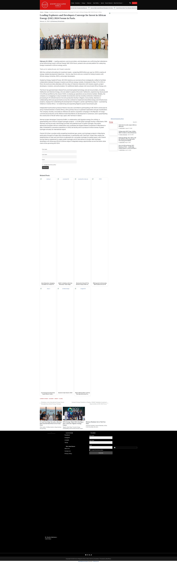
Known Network (109, 3)
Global (61, 398)
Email (43, 159)
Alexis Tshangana (123, 134)
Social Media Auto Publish (83, 561)
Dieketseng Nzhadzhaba (58, 21)
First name (44, 149)
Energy (83, 3)
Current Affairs (44, 398)
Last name (44, 154)
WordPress (108, 558)
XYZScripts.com (96, 561)
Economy (77, 3)
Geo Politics (96, 3)
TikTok (66, 442)
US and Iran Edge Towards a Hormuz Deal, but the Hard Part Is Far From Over (51, 423)
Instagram (67, 437)
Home (72, 3)
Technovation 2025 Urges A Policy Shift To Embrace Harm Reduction (127, 132)
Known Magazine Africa (80, 558)
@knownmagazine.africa (117, 118)
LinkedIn (67, 440)
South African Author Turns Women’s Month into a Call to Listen (116, 8)
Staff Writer (122, 128)
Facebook (67, 435)
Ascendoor (96, 558)
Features (89, 3)
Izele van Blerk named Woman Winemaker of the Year (88, 8)
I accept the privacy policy (49, 164)
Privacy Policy (68, 453)
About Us (67, 448)
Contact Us (68, 451)
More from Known (118, 3)
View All (134, 122)
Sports (102, 3)
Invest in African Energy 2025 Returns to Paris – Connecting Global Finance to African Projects (127, 147)
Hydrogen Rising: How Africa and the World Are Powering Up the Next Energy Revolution (127, 139)
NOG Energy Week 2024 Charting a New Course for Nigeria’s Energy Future (73, 423)
